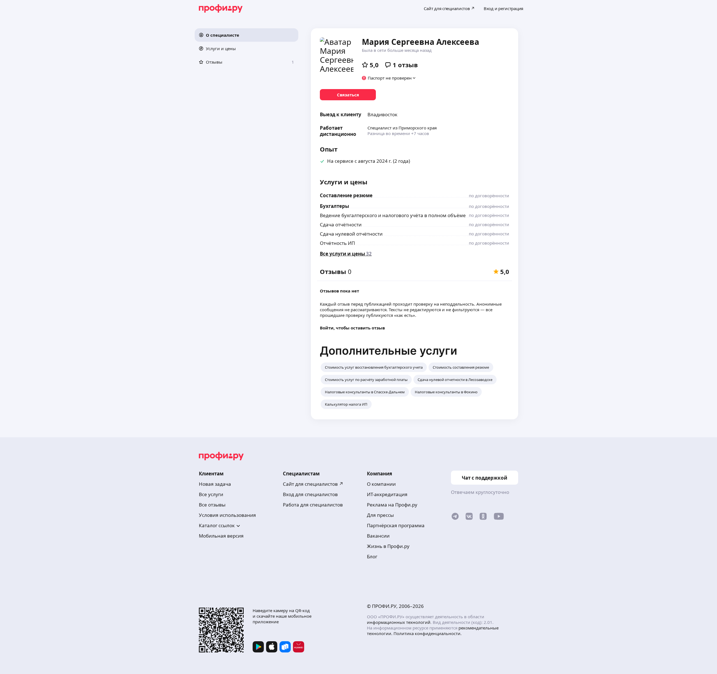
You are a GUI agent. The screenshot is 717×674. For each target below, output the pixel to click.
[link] (348, 94)
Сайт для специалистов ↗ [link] (313, 484)
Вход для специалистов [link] (310, 494)
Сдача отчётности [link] (341, 224)
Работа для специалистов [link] (313, 504)
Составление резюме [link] (346, 195)
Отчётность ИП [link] (337, 243)
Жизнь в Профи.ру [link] (388, 546)
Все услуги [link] (211, 494)
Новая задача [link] (215, 484)
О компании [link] (381, 484)
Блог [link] (372, 556)
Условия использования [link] (227, 515)
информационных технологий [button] (398, 622)
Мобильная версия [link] (221, 536)
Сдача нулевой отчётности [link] (351, 234)
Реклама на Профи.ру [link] (392, 504)
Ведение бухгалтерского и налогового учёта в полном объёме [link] (393, 215)
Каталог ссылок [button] (217, 525)
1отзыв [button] (405, 65)
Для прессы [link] (380, 515)
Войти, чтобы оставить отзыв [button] (352, 328)
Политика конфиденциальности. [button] (428, 633)
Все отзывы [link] (212, 504)
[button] (246, 35)
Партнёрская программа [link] (396, 525)
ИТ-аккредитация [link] (387, 494)
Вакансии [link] (378, 536)
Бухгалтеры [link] (334, 206)
